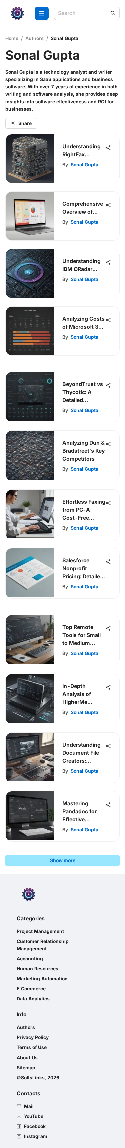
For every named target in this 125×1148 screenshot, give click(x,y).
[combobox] (83, 13)
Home (11, 38)
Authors (34, 38)
